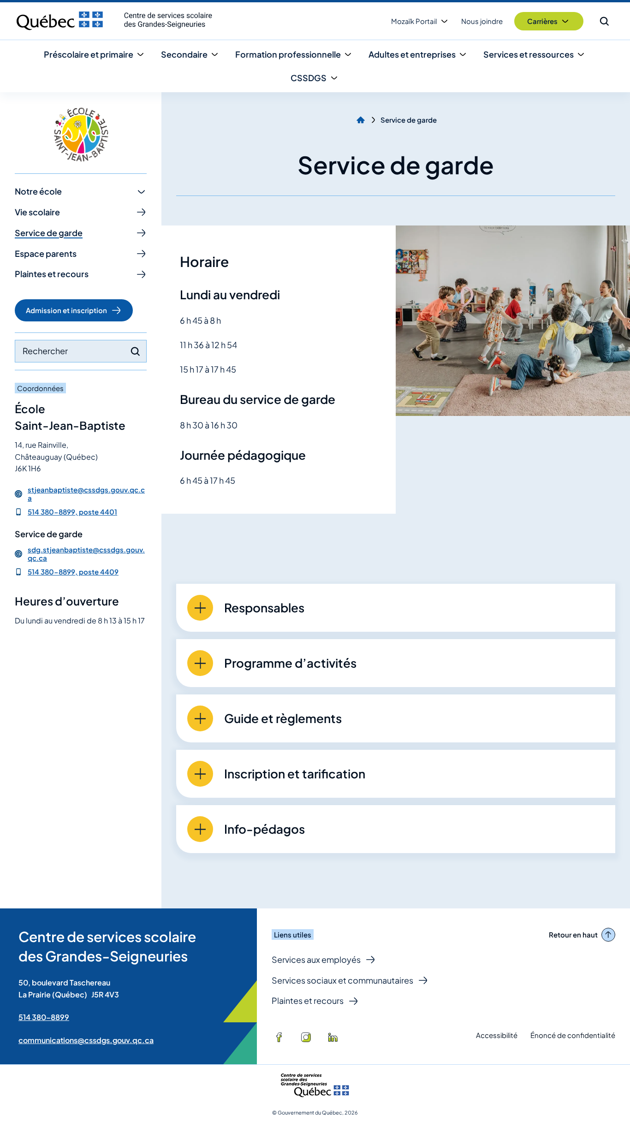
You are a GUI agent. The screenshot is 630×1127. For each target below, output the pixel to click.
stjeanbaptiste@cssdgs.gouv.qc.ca (86, 494)
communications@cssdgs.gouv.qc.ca (86, 1040)
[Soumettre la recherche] (135, 351)
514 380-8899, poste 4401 (72, 511)
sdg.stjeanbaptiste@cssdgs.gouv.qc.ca (86, 554)
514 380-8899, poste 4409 (73, 571)
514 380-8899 (43, 1017)
